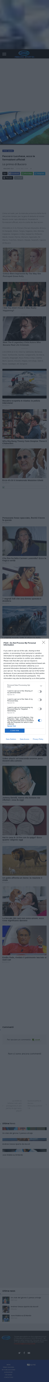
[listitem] (24, 686)
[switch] (40, 691)
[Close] (44, 643)
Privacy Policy (38, 739)
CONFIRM (14, 730)
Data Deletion (11, 739)
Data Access (24, 739)
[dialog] (24, 691)
